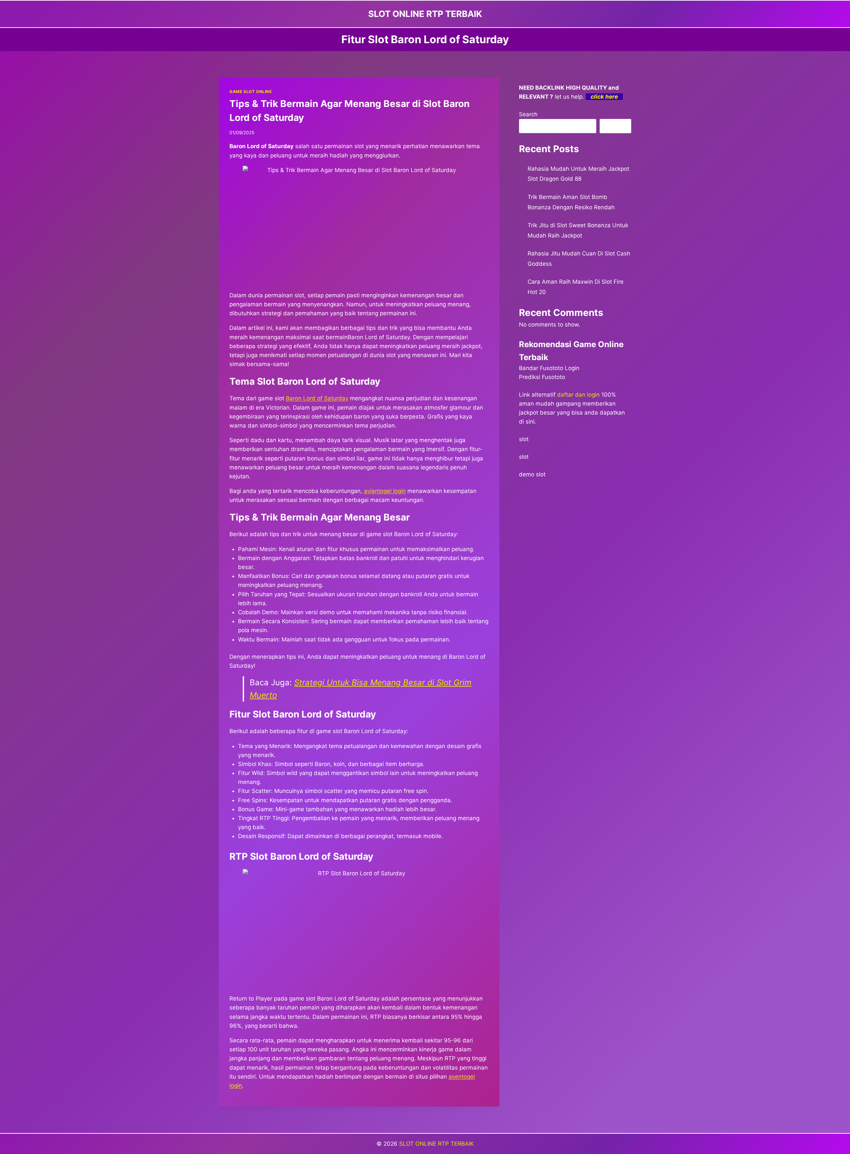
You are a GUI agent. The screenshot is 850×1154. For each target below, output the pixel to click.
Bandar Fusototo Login (549, 368)
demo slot (532, 474)
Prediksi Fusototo (542, 377)
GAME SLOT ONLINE (250, 91)
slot (524, 439)
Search (528, 114)
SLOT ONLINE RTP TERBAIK (436, 1143)
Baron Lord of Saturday (317, 398)
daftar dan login (578, 394)
